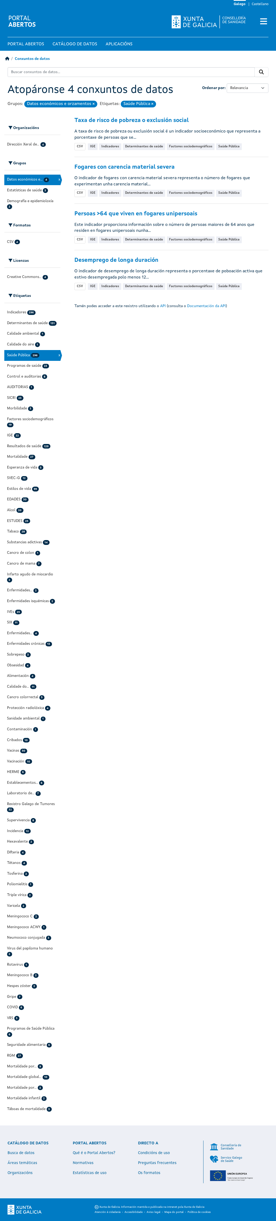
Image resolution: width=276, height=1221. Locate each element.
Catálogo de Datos (75, 44)
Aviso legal (153, 1212)
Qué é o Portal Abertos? (94, 1153)
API (163, 306)
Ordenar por (213, 88)
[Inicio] (7, 59)
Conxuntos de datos (32, 59)
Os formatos (149, 1173)
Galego (240, 4)
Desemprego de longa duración (116, 260)
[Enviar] (261, 72)
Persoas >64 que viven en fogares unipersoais (135, 214)
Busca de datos (21, 1153)
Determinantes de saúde (144, 146)
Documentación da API (206, 306)
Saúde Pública (229, 146)
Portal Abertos (26, 44)
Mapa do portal (174, 1212)
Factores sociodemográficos (190, 146)
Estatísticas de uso (89, 1173)
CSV (80, 146)
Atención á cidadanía (107, 1212)
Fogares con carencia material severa (124, 167)
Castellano (260, 4)
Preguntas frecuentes (157, 1163)
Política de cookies (199, 1212)
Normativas (83, 1163)
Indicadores (110, 146)
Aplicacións (119, 44)
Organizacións (20, 1173)
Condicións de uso (154, 1153)
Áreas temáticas (22, 1163)
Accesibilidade (134, 1212)
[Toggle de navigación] (263, 22)
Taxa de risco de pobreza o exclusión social (131, 120)
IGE (92, 146)
